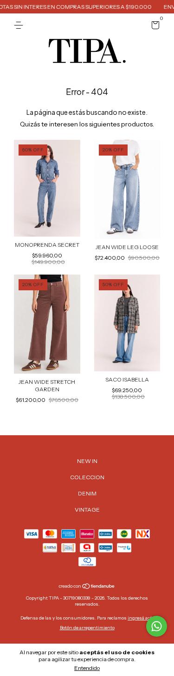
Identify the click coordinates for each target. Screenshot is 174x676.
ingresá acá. (141, 618)
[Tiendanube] (87, 587)
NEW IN (87, 460)
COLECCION (87, 477)
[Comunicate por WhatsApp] (156, 626)
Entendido (87, 667)
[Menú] (20, 25)
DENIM (87, 493)
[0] (154, 27)
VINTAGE (87, 509)
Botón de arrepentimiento (87, 628)
